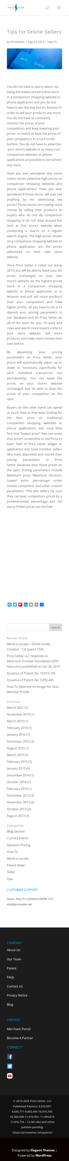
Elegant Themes (42, 1150)
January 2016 (16, 734)
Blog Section (16, 831)
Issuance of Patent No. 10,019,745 (31, 673)
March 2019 (15, 721)
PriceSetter (18, 42)
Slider (11, 872)
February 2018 (17, 728)
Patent (11, 968)
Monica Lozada (18, 858)
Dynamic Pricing (18, 845)
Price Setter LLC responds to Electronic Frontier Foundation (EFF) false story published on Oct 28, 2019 (33, 661)
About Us (13, 950)
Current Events (18, 838)
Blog (10, 1004)
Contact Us (15, 986)
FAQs (10, 977)
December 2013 (18, 795)
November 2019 (18, 714)
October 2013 (16, 809)
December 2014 (18, 775)
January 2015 (16, 768)
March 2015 (15, 755)
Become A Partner (20, 1038)
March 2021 (15, 708)
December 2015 (18, 741)
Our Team (14, 959)
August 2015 (16, 748)
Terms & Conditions (21, 913)
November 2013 (18, 802)
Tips (10, 879)
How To (52, 42)
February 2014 (17, 789)
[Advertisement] (34, 551)
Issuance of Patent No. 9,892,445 (30, 680)
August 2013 (16, 816)
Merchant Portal (18, 1029)
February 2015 (17, 762)
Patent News (16, 865)
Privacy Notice (17, 995)
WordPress (43, 1155)
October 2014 (16, 782)
